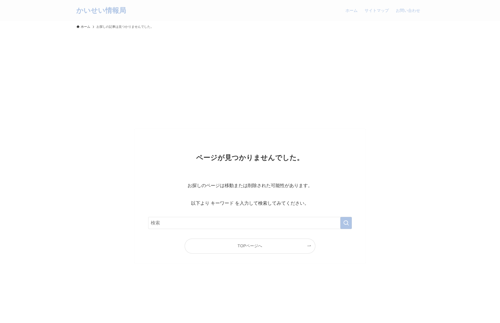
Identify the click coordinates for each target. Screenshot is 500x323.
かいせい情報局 (101, 10)
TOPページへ (250, 245)
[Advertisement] (250, 76)
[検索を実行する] (346, 223)
